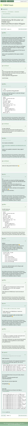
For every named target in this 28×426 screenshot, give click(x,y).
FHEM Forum (8, 5)
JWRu (4, 33)
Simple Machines (17, 424)
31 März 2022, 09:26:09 (6, 331)
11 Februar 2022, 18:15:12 (6, 86)
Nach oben (3, 415)
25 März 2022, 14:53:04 (6, 305)
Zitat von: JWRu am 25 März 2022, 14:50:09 (12, 308)
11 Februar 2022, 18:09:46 (6, 67)
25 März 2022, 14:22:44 (6, 176)
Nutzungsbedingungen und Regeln (12, 423)
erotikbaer (6, 65)
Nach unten (3, 29)
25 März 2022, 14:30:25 (6, 206)
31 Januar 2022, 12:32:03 (6, 34)
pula (4, 174)
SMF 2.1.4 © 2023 (11, 424)
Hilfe (4, 423)
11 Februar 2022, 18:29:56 (6, 140)
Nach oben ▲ (22, 423)
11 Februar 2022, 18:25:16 (6, 125)
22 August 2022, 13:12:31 (6, 354)
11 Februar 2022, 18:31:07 (6, 163)
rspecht (5, 352)
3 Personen (4, 412)
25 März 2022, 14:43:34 (6, 240)
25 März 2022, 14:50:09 (6, 282)
